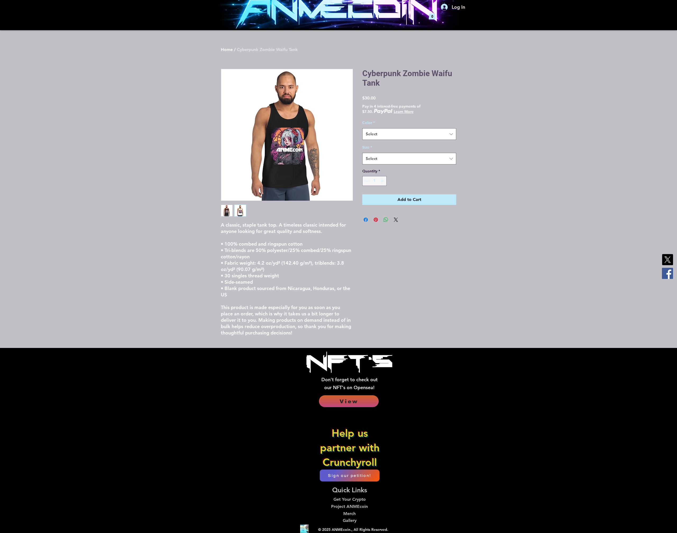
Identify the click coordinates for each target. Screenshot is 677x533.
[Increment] (382, 181)
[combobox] (409, 134)
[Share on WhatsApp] (386, 220)
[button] (432, 15)
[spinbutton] (374, 181)
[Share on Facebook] (366, 220)
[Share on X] (396, 220)
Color (368, 122)
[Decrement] (366, 181)
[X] (667, 259)
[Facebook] (667, 273)
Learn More (404, 111)
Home (227, 49)
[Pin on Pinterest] (376, 220)
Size (367, 147)
